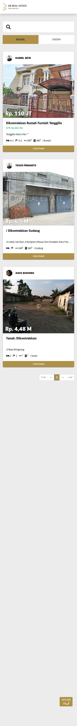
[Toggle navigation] (70, 7)
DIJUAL (20, 39)
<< (51, 377)
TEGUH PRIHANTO (25, 165)
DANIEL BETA (23, 58)
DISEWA (56, 39)
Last (70, 377)
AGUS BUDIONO (24, 273)
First (43, 377)
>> (63, 377)
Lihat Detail (38, 148)
